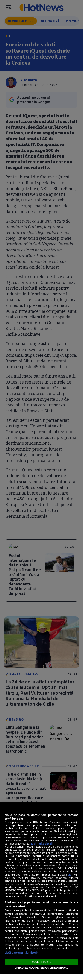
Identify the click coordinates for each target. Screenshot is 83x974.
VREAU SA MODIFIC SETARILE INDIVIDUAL (41, 967)
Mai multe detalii (42, 843)
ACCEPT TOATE (41, 961)
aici (70, 874)
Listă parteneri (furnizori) (21, 952)
